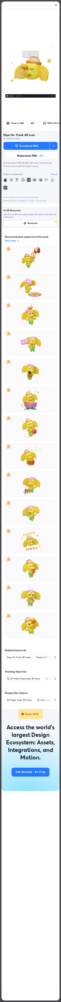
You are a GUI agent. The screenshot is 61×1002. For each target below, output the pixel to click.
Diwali (31, 200)
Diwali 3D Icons (44, 657)
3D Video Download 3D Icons (25, 678)
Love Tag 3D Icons (49, 699)
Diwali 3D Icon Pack (30, 197)
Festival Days (41, 200)
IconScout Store (13, 138)
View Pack (10, 240)
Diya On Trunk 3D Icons (19, 657)
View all (54, 174)
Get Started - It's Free (31, 772)
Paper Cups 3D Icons (20, 699)
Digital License (31, 166)
